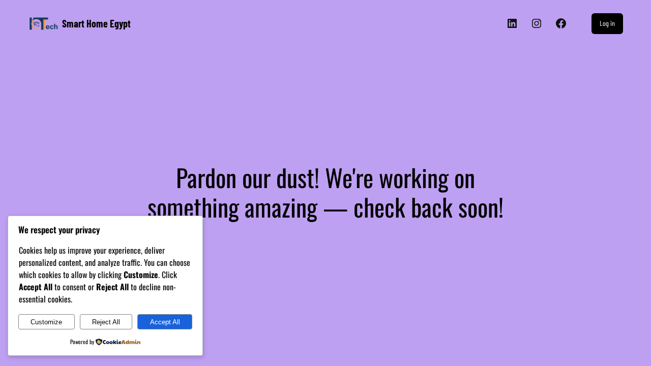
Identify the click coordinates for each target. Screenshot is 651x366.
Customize (46, 322)
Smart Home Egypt (96, 23)
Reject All (106, 322)
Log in (607, 23)
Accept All (165, 322)
